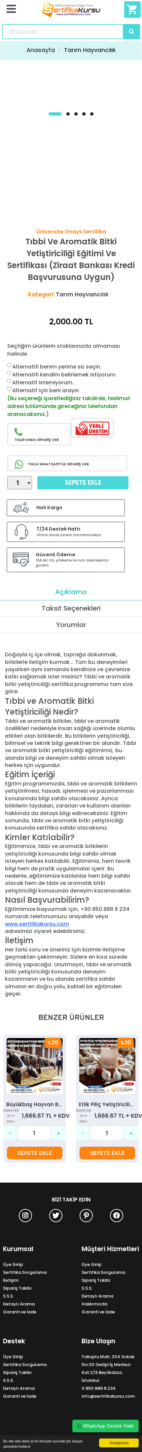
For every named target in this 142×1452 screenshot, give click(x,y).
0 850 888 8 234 (99, 1388)
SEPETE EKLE (35, 1153)
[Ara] (131, 31)
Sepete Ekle (83, 482)
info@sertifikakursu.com (108, 1396)
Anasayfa (40, 50)
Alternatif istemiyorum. (43, 382)
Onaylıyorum (119, 1442)
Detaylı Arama (19, 1304)
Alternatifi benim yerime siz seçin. (56, 366)
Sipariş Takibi (17, 1288)
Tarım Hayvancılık (90, 50)
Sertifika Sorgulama (25, 1272)
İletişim (10, 1280)
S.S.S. (8, 1296)
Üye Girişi (13, 1264)
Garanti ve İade (19, 1312)
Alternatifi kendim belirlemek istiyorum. (64, 374)
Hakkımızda (94, 1304)
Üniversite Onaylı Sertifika (71, 231)
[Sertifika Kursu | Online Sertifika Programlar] (71, 12)
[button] (55, 114)
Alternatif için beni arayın (45, 390)
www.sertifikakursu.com (37, 924)
